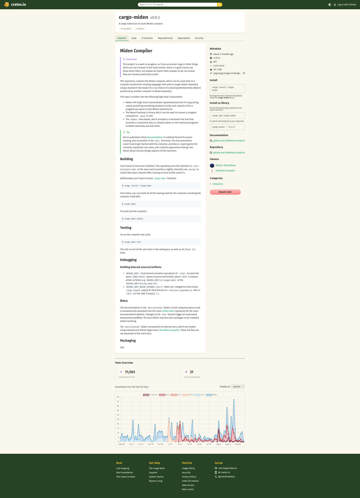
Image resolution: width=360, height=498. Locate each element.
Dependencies (165, 38)
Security (199, 38)
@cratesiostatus (225, 476)
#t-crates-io (222, 472)
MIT (215, 61)
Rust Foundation (124, 472)
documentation (155, 137)
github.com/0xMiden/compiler (229, 140)
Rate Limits (188, 489)
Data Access (188, 485)
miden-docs (168, 311)
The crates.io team (125, 476)
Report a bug (155, 481)
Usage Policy (188, 468)
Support (153, 472)
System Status (156, 476)
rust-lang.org (122, 468)
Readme (122, 38)
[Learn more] (244, 73)
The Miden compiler (169, 330)
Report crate (225, 192)
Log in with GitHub (347, 4)
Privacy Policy (189, 476)
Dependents (184, 38)
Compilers (218, 184)
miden (140, 28)
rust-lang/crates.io (226, 468)
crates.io (18, 4)
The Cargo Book (157, 468)
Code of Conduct (190, 481)
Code (133, 38)
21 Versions (147, 38)
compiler (126, 28)
